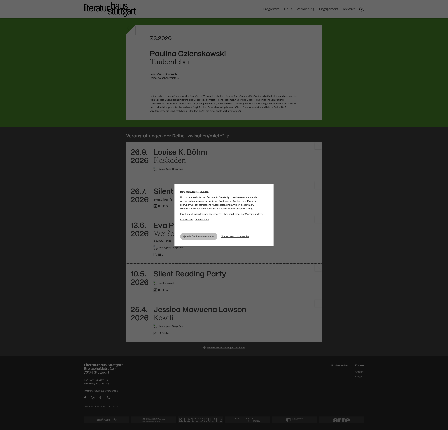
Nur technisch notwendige (235, 236)
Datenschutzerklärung (240, 208)
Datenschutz (202, 219)
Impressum (186, 219)
